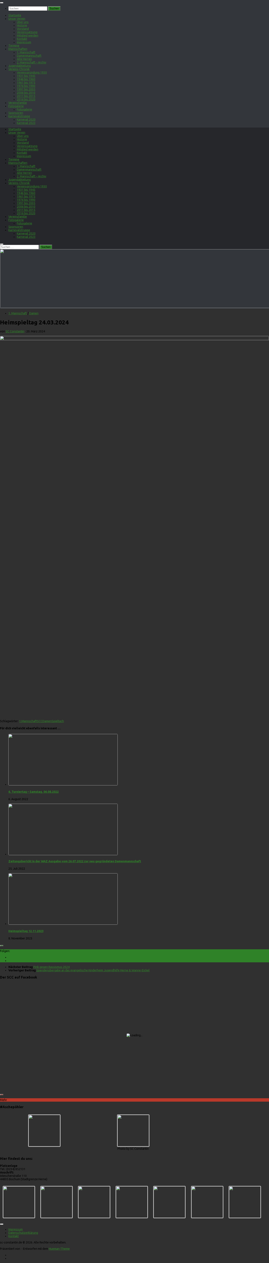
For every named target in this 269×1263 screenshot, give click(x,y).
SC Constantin (15, 331)
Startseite (14, 15)
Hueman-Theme (59, 1248)
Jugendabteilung (19, 65)
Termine (13, 45)
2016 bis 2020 (26, 99)
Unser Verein (16, 18)
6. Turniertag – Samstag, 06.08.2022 (33, 791)
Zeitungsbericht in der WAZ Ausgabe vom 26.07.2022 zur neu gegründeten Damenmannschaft (74, 861)
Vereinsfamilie (17, 102)
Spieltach (58, 721)
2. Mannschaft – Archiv (31, 62)
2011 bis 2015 (26, 96)
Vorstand (23, 28)
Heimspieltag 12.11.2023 (26, 931)
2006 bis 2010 (26, 92)
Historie (22, 25)
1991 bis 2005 (26, 89)
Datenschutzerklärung (23, 1232)
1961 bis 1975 (26, 82)
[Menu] (1, 2)
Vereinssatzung (27, 32)
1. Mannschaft (26, 52)
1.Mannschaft (28, 721)
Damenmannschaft (29, 55)
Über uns (23, 22)
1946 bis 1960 (26, 79)
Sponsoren (15, 113)
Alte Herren (24, 59)
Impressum (24, 42)
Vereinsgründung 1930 (32, 72)
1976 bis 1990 (26, 86)
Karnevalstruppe (19, 116)
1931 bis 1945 (26, 76)
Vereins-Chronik (19, 69)
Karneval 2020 (26, 119)
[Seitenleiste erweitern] (1, 945)
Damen (33, 313)
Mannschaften (17, 49)
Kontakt (22, 39)
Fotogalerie (16, 106)
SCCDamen (44, 721)
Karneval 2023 (26, 123)
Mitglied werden (27, 35)
